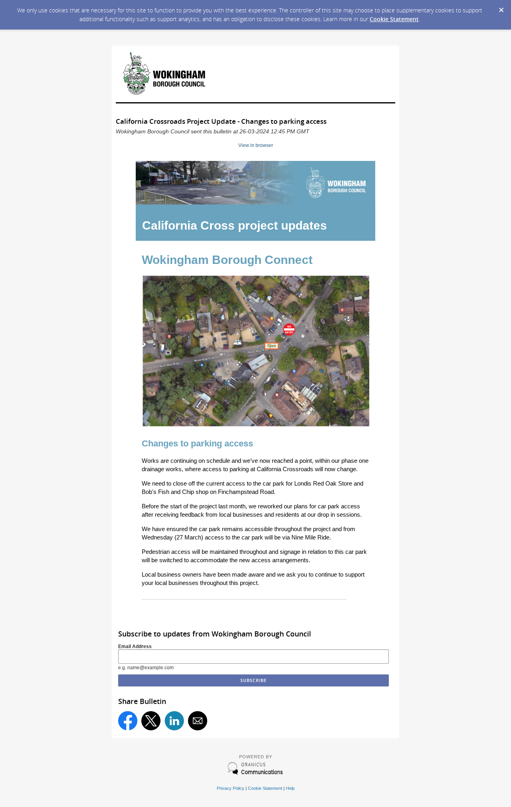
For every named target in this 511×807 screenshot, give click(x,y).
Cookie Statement (394, 19)
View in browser (255, 145)
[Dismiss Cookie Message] (501, 7)
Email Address (135, 646)
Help (290, 788)
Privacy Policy (230, 788)
